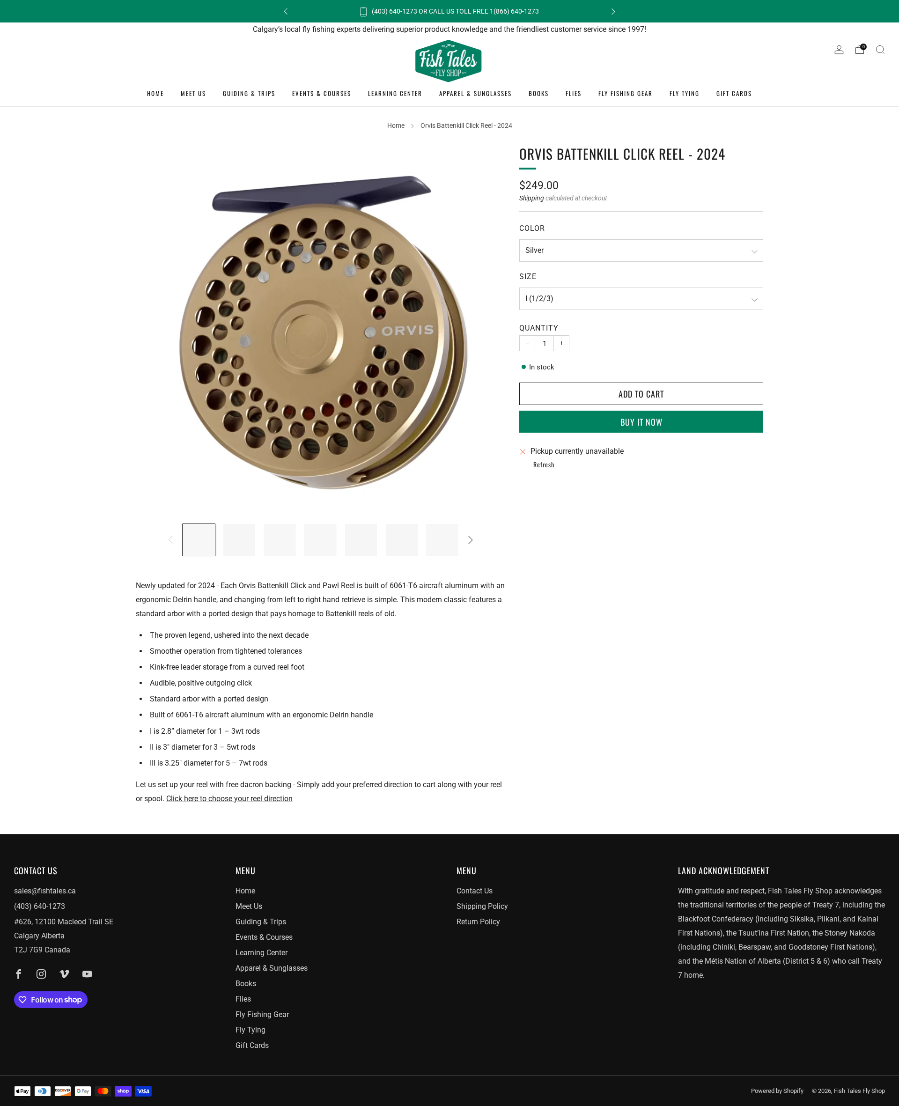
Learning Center (395, 93)
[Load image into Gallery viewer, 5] (361, 540)
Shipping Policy (482, 906)
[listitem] (449, 11)
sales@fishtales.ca (45, 890)
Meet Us (193, 93)
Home (155, 93)
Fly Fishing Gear (625, 93)
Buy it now (641, 421)
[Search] (880, 49)
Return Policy (478, 921)
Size (528, 276)
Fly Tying (685, 93)
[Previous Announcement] (286, 11)
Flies (574, 93)
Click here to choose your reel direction (229, 798)
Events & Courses (321, 93)
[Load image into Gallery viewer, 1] (198, 540)
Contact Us (475, 890)
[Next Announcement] (613, 11)
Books (539, 93)
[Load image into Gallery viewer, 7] (442, 540)
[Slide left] (170, 540)
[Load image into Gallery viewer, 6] (402, 540)
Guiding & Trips (249, 93)
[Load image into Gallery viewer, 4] (320, 540)
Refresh (543, 465)
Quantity (539, 328)
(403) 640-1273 (39, 906)
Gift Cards (734, 93)
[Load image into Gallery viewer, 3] (279, 540)
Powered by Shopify (777, 1090)
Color (532, 227)
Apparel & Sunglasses (475, 93)
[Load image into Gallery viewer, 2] (239, 540)
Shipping (531, 198)
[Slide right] (470, 540)
